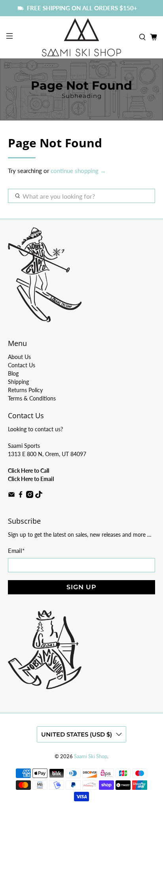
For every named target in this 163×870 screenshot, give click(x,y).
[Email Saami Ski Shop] (11, 495)
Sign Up (81, 587)
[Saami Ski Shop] (81, 37)
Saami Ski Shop (90, 756)
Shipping (18, 381)
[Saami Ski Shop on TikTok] (38, 495)
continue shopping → (78, 170)
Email (16, 550)
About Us (19, 356)
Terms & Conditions (32, 398)
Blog (13, 373)
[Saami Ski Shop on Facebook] (20, 495)
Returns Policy (25, 390)
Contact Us (21, 365)
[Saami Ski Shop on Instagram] (29, 495)
